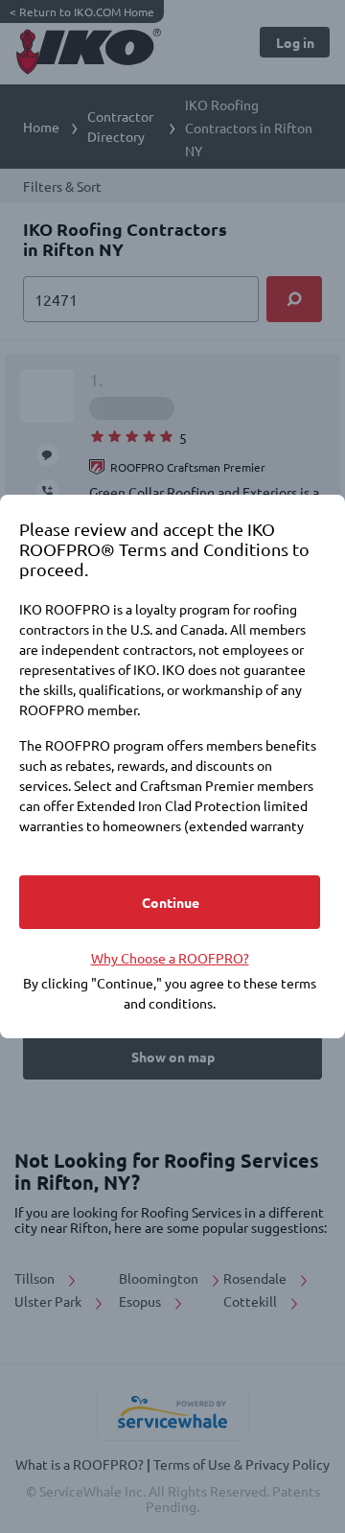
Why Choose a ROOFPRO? (170, 957)
